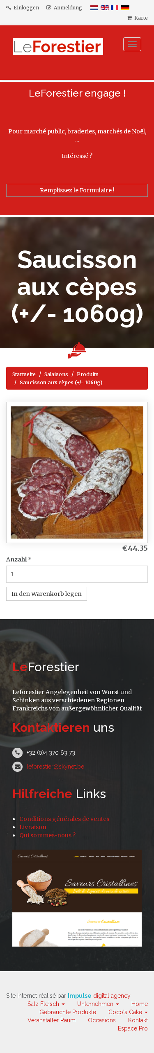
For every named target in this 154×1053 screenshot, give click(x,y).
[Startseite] (60, 52)
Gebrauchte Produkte (67, 1012)
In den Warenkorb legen (46, 594)
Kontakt (138, 1020)
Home (139, 1004)
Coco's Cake (126, 1012)
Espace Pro (133, 1028)
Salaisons (56, 374)
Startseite (24, 374)
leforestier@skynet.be (55, 766)
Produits (88, 374)
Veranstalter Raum (52, 1020)
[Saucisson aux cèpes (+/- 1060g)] (77, 472)
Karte (140, 18)
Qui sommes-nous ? (47, 835)
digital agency (99, 995)
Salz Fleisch (44, 1004)
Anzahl (19, 559)
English (105, 7)
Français (115, 7)
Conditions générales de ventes (64, 819)
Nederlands (94, 7)
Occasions (102, 1020)
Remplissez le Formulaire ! (77, 190)
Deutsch (125, 7)
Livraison (32, 827)
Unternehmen (96, 1004)
